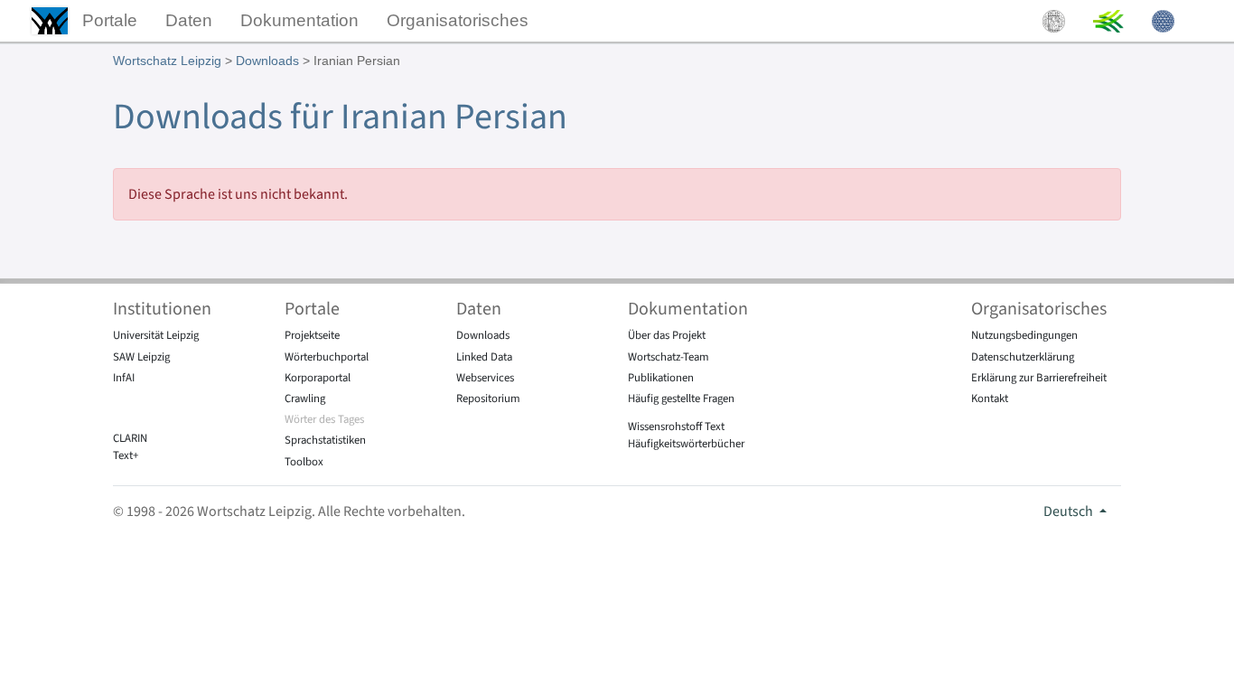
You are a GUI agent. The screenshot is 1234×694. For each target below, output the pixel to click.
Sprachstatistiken (325, 440)
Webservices (485, 378)
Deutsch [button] (1069, 511)
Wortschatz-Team (668, 357)
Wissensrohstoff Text (676, 426)
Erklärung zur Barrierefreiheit (1039, 378)
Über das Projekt (667, 335)
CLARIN (130, 438)
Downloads (267, 60)
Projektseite (312, 335)
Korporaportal (318, 378)
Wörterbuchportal (327, 357)
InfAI (124, 378)
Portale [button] (109, 20)
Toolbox (304, 462)
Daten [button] (188, 20)
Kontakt (989, 398)
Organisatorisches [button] (457, 20)
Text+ (125, 455)
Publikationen (661, 378)
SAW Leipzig (141, 357)
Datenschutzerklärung (1022, 357)
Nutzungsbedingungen (1024, 335)
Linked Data (484, 357)
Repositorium (488, 398)
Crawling (305, 398)
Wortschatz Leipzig (167, 60)
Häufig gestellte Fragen (681, 398)
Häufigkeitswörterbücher (686, 444)
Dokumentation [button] (299, 20)
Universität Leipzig (156, 335)
